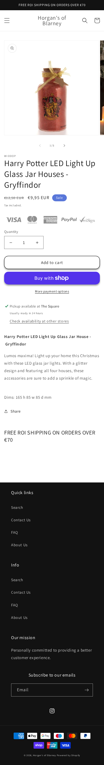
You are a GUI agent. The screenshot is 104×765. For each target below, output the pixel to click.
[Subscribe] (86, 690)
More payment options (52, 291)
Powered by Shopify (68, 755)
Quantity (11, 231)
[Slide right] (64, 145)
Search (17, 507)
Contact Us (21, 519)
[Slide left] (40, 145)
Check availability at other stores (39, 321)
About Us (19, 544)
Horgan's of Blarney (44, 755)
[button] (7, 20)
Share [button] (16, 411)
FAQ (14, 532)
